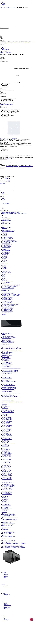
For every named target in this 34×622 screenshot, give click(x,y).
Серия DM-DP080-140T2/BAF (6, 422)
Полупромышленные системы (6, 220)
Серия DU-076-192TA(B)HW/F (6, 508)
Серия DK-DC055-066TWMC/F (7, 494)
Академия (5, 575)
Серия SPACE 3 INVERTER (6, 239)
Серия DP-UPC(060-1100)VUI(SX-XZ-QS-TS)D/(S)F (10, 371)
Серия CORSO (4, 257)
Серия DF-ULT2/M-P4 (5, 468)
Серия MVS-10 (4, 404)
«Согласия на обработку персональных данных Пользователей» (16, 166)
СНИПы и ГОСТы (7, 608)
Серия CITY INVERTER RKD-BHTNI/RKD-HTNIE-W (10, 304)
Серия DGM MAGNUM (5, 360)
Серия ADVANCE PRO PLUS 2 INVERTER (8, 240)
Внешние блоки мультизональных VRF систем (9, 346)
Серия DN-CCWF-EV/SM (6, 451)
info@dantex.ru (2, 183)
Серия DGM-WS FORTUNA (6, 358)
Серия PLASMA (4, 260)
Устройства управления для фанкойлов (8, 524)
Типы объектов (6, 585)
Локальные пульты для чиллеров (7, 522)
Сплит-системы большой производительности (9, 337)
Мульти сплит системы (5, 219)
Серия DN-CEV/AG (5, 442)
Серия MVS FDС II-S (5, 413)
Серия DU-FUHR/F (5, 507)
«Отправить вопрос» (10, 158)
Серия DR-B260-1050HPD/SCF (7, 373)
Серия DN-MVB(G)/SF (5, 441)
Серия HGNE (4, 314)
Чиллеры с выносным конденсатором (7, 352)
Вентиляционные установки (6, 340)
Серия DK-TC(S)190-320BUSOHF (7, 488)
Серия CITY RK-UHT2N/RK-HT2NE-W (8, 288)
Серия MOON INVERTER (6, 247)
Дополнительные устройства (6, 533)
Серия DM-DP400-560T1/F (6, 424)
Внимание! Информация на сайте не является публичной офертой (12, 211)
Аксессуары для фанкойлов (6, 394)
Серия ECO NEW (4, 256)
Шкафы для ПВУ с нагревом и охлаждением (9, 541)
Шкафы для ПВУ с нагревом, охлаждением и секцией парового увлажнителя (14, 543)
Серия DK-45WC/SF (5, 500)
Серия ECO (4, 258)
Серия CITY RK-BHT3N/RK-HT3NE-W (8, 306)
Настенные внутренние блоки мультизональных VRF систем (11, 348)
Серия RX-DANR (4, 268)
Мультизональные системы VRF (7, 333)
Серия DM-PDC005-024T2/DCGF (7, 426)
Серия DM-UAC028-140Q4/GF (6, 431)
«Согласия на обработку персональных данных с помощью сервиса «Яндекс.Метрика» (16, 42)
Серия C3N (4, 275)
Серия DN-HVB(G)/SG (5, 440)
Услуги (3, 200)
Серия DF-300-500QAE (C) (6, 465)
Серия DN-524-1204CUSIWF (6, 455)
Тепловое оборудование (5, 218)
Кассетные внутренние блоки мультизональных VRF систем (11, 347)
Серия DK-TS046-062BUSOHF (7, 478)
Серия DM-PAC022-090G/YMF (7, 439)
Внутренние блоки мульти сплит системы (8, 230)
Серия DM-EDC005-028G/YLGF (7, 437)
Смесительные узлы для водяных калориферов (9, 388)
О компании (4, 572)
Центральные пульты (5, 535)
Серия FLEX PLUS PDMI (6, 271)
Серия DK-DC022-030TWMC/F (7, 492)
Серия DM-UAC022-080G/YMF (7, 438)
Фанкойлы (3, 48)
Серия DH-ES (4, 382)
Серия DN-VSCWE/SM (5, 450)
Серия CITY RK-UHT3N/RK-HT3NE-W (8, 287)
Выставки (5, 577)
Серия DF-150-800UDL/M (6, 462)
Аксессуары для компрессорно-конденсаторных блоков (10, 396)
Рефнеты (3, 518)
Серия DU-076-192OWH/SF (6, 504)
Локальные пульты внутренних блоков (8, 513)
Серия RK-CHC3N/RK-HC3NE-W (7, 297)
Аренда (5, 618)
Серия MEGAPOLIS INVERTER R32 (7, 238)
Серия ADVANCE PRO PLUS (6, 245)
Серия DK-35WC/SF (5, 499)
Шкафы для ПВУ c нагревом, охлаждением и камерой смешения (12, 545)
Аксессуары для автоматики (6, 398)
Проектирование (6, 616)
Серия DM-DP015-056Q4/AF (6, 434)
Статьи (3, 194)
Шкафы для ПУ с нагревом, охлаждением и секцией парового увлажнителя (13, 542)
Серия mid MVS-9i (5, 408)
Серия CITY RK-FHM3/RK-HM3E (7, 301)
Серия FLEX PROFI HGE (6, 282)
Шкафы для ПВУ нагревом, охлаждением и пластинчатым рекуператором (13, 547)
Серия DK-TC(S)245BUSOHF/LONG (7, 489)
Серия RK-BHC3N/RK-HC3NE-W (7, 310)
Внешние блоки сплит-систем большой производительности (11, 368)
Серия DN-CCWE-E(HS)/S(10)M (7, 453)
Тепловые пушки (4, 228)
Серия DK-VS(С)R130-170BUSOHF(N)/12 (8, 485)
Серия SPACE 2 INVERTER (6, 246)
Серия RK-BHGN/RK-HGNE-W (7, 312)
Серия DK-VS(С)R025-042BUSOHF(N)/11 (8, 483)
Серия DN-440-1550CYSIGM (6, 456)
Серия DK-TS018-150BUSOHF (7, 361)
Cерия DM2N (4, 265)
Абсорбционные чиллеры (6, 353)
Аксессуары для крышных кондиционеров (8, 395)
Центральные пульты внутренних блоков (8, 514)
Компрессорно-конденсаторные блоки (8, 336)
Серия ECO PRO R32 (5, 253)
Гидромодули (4, 335)
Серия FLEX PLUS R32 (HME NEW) (7, 281)
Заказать (1, 95)
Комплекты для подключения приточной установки (10, 517)
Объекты (3, 2)
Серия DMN (4, 266)
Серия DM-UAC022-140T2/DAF (7, 419)
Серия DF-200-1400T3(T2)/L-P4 (7, 473)
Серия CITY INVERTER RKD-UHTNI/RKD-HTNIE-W (10, 285)
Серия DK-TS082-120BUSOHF (7, 479)
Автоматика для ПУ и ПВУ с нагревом (8, 400)
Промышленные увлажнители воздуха (8, 342)
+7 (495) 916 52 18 (14, 7)
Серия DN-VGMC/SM (5, 448)
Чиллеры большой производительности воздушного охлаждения (12, 350)
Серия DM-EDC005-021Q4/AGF (7, 428)
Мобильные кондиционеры (6, 223)
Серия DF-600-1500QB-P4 (6, 467)
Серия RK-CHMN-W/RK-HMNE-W (7, 299)
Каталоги (5, 602)
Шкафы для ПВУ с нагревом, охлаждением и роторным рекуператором (13, 546)
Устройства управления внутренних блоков (8, 515)
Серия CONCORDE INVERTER (7, 244)
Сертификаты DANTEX (7, 605)
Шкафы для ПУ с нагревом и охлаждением (8, 540)
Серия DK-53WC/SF (5, 501)
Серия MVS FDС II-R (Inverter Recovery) (8, 411)
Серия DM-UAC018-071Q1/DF (6, 429)
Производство (6, 574)
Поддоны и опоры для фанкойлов (7, 525)
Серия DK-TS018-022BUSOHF (7, 476)
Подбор (3, 193)
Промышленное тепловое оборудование (8, 341)
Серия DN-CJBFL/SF (5, 444)
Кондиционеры (4, 217)
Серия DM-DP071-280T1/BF (6, 423)
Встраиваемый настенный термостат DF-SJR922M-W (8, 138)
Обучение (3, 199)
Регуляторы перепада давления (7, 391)
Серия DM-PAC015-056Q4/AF (6, 432)
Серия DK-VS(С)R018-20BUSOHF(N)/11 (8, 482)
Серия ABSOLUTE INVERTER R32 (7, 237)
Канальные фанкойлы (5, 49)
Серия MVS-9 (4, 405)
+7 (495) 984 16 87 (8, 7)
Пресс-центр (6, 576)
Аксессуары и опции (5, 343)
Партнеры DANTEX (7, 594)
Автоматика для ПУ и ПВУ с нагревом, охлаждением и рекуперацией (12, 402)
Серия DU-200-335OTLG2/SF (6, 505)
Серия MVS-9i (4, 407)
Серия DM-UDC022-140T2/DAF (7, 418)
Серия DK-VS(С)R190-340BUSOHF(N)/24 (8, 486)
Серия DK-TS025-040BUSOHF (7, 477)
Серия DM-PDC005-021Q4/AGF (7, 435)
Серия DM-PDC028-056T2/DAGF (7, 425)
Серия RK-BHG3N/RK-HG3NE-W (7, 308)
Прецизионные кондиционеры (6, 338)
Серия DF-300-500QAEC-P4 (6, 466)
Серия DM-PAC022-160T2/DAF (7, 421)
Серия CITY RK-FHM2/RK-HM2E (7, 302)
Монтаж (5, 617)
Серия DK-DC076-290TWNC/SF (7, 365)
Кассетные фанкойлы (5, 356)
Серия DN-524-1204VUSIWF (6, 454)
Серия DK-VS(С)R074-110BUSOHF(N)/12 (8, 484)
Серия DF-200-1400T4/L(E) (6, 471)
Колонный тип (4, 234)
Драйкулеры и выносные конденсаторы (8, 339)
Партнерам (3, 4)
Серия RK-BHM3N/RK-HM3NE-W (7, 309)
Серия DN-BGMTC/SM (5, 445)
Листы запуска (6, 604)
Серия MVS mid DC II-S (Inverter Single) (8, 410)
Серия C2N (4, 276)
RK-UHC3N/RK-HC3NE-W (6, 290)
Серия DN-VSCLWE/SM (6, 449)
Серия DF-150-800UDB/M (6, 461)
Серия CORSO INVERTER (6, 243)
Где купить (3, 3)
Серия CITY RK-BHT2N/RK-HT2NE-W (8, 307)
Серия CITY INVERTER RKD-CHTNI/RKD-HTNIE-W (10, 295)
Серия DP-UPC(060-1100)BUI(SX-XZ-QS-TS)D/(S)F (10, 370)
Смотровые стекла (5, 528)
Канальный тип (4, 235)
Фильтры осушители (5, 529)
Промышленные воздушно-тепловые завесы (9, 381)
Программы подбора (7, 607)
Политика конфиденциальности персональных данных (10, 212)
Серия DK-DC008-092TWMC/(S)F (7, 364)
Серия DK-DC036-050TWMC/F (7, 493)
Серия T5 (3, 278)
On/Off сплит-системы (5, 222)
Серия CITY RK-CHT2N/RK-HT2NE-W (8, 293)
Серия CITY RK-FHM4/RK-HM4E (7, 300)
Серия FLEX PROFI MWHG (6, 272)
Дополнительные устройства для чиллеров (8, 523)
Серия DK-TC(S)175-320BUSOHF (7, 363)
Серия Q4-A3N (4, 279)
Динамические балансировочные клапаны (8, 390)
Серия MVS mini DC (5, 414)
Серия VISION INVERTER (6, 242)
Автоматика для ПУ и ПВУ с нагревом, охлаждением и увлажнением (12, 401)
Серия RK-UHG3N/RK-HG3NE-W (7, 289)
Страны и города (6, 586)
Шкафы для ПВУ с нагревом (6, 538)
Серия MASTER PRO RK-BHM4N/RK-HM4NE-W (9, 305)
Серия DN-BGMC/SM (5, 446)
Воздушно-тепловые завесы (6, 227)
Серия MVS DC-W (5, 415)
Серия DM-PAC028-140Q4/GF (6, 433)
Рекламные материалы (5, 203)
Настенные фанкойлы (5, 354)
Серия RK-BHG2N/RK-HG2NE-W (7, 311)
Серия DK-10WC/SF (5, 497)
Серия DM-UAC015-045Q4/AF (6, 430)
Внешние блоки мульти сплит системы (8, 231)
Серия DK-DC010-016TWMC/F (7, 491)
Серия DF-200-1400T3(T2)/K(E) (7, 470)
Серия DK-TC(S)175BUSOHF (6, 487)
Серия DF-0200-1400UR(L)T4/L (7, 475)
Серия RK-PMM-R (5, 263)
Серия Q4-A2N (4, 280)
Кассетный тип (4, 232)
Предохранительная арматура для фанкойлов (9, 387)
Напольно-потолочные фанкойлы (7, 355)
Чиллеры (3, 334)
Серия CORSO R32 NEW (6, 252)
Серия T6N (3, 274)
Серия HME (4, 283)
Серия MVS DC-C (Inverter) (6, 409)
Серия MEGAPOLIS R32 (6, 250)
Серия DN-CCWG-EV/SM (6, 452)
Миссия (5, 573)
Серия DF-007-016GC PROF (6, 459)
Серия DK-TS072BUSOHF (6, 480)
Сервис (3, 192)
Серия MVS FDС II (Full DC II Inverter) (8, 412)
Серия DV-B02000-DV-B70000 (6, 377)
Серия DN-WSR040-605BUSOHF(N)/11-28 (8, 443)
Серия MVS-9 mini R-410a (6, 406)
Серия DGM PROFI (5, 359)
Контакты (3, 620)
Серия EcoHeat (4, 510)
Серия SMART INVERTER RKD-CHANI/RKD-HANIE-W (11, 294)
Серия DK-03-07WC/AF (5, 496)
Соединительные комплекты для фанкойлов (8, 385)
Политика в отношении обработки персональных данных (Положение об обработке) (15, 213)
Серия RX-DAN (4, 267)
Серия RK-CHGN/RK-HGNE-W (7, 298)
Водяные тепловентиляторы (6, 380)
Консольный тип (4, 233)
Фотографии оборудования (8, 606)
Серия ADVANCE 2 (5, 254)
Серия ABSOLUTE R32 (5, 249)
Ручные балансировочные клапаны (7, 386)
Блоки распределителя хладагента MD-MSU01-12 (9, 519)
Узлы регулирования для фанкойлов (7, 384)
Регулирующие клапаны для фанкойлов (8, 389)
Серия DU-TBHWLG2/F (5, 509)
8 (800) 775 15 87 (2, 7)
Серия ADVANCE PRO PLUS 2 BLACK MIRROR (9, 241)
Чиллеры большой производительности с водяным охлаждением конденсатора (14, 351)
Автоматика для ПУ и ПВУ (6, 344)
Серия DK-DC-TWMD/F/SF (6, 366)
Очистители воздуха (5, 225)
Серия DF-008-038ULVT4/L (6, 469)
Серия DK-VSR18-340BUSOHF (7, 362)
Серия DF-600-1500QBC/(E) (6, 464)
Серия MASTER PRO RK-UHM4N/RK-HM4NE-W (9, 286)
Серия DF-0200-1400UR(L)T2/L (7, 474)
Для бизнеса (4, 47)
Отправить (2, 44)
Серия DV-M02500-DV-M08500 (7, 378)
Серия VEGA (4, 261)
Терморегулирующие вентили (6, 527)
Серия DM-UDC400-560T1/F (6, 417)
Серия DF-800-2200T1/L (5, 472)
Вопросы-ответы (6, 619)
